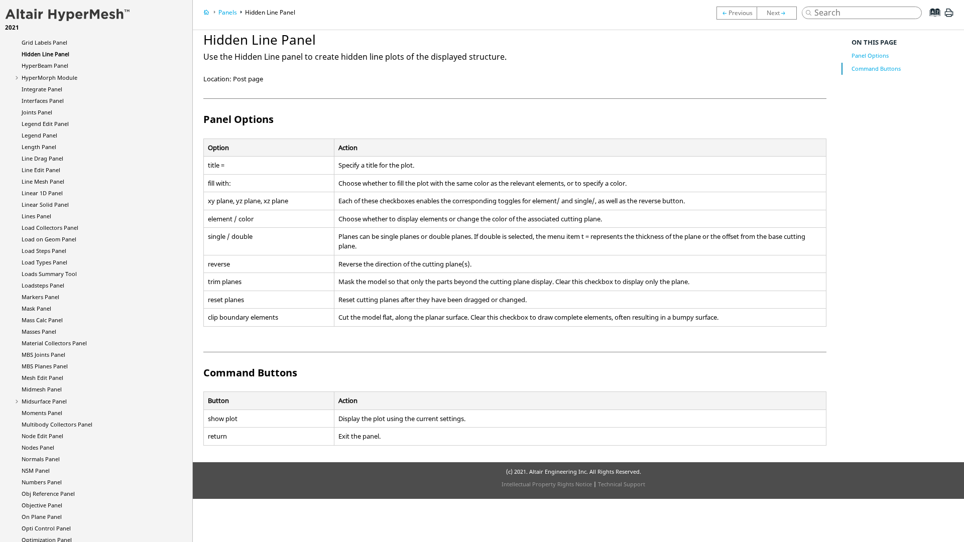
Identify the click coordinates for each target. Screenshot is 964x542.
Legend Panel (39, 135)
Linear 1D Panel (42, 193)
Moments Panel (42, 413)
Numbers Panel (42, 482)
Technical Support (621, 484)
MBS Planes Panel (45, 366)
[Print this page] (948, 16)
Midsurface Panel (44, 401)
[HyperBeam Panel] (779, 13)
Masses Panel (39, 331)
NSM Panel (36, 470)
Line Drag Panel (42, 158)
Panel (45, 65)
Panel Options (870, 55)
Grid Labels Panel (44, 42)
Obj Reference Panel (48, 493)
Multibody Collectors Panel (57, 424)
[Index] (931, 20)
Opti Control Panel (46, 528)
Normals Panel (41, 459)
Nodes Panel (38, 447)
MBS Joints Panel (43, 354)
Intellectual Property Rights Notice (547, 484)
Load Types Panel (44, 262)
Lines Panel (36, 216)
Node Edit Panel (42, 436)
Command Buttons (876, 68)
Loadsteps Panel (43, 285)
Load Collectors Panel (50, 227)
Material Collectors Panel (54, 343)
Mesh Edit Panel (42, 377)
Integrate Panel (42, 89)
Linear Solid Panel (45, 204)
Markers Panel (40, 297)
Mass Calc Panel (42, 320)
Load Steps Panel (44, 250)
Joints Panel (37, 112)
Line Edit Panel (41, 170)
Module (49, 77)
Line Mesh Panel (43, 181)
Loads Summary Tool (49, 274)
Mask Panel (36, 308)
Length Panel (39, 147)
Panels (227, 12)
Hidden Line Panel (45, 54)
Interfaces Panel (43, 100)
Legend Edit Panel (45, 123)
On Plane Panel (42, 516)
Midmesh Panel (42, 389)
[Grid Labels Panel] (736, 13)
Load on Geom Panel (49, 239)
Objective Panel (42, 505)
